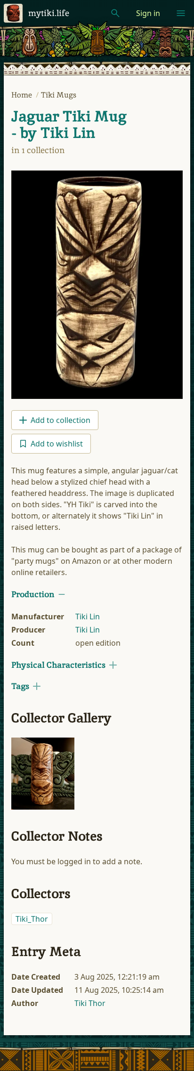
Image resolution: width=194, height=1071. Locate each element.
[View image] (97, 284)
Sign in (148, 13)
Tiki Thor (89, 1003)
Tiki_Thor (32, 919)
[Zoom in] (42, 774)
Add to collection (60, 420)
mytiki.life (48, 13)
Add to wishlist (57, 443)
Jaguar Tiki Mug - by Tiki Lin (69, 124)
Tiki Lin (87, 616)
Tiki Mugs (58, 95)
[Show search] (115, 13)
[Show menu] (180, 13)
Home (22, 95)
